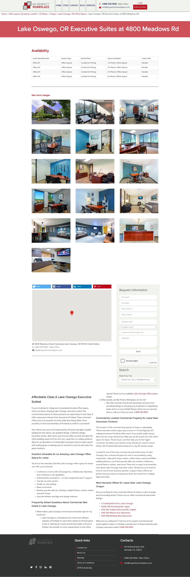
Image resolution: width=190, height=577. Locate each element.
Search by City (125, 376)
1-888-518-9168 (109, 4)
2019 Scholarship (84, 568)
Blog (82, 5)
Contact (74, 5)
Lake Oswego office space (146, 394)
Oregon (53, 14)
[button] (41, 286)
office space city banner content (23, 14)
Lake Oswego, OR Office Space (72, 14)
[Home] (36, 6)
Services (91, 5)
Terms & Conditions (85, 563)
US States (43, 14)
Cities (65, 5)
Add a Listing (140, 7)
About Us (81, 553)
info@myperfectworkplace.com (116, 7)
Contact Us (82, 548)
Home (58, 5)
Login (140, 3)
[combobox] (138, 327)
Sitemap (80, 558)
